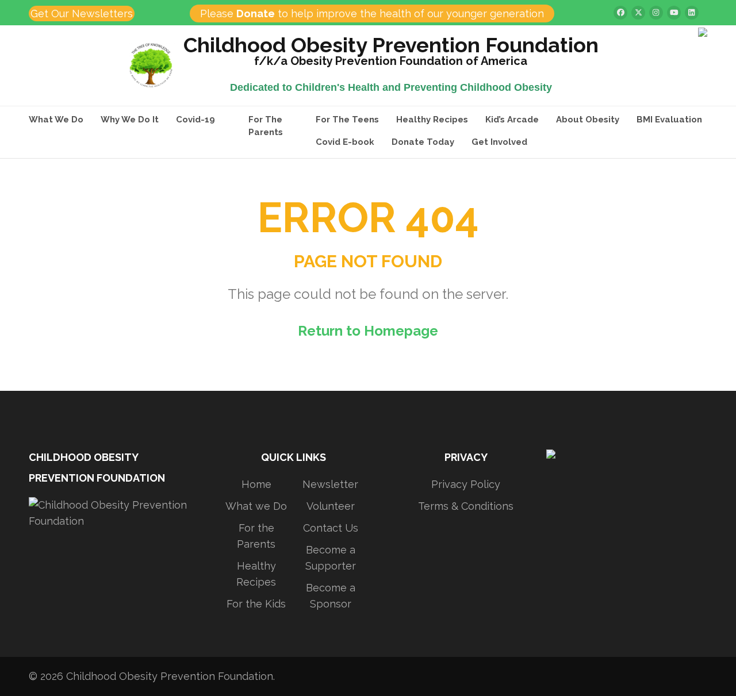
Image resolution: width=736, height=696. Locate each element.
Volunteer (330, 506)
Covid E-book (345, 142)
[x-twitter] (638, 13)
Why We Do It (130, 119)
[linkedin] (692, 13)
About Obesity (587, 119)
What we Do (256, 506)
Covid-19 (195, 119)
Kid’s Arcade (512, 119)
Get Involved (499, 142)
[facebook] (620, 13)
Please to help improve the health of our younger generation (372, 13)
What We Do (56, 119)
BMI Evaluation (669, 119)
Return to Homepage (368, 330)
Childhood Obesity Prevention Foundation (391, 47)
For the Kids (256, 604)
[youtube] (674, 13)
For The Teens (347, 119)
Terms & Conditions (465, 506)
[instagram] (656, 13)
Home (256, 484)
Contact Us (330, 528)
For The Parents (265, 125)
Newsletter (330, 484)
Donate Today (423, 142)
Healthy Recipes (432, 119)
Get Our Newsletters (81, 13)
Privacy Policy (465, 484)
